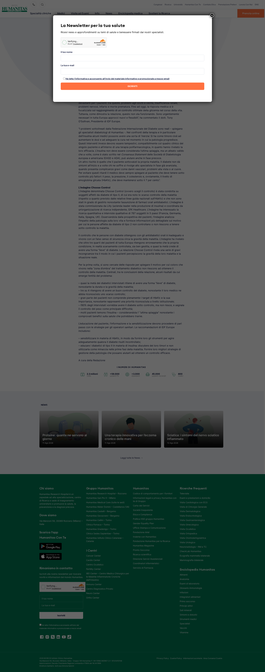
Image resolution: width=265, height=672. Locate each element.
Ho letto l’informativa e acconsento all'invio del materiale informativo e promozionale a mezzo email (117, 78)
